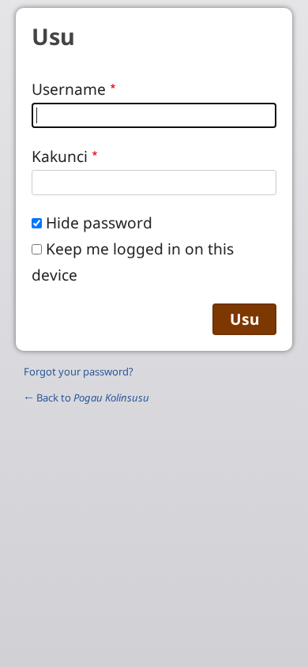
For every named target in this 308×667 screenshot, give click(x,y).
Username (69, 89)
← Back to (86, 397)
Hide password (99, 222)
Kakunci (60, 156)
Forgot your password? (78, 371)
